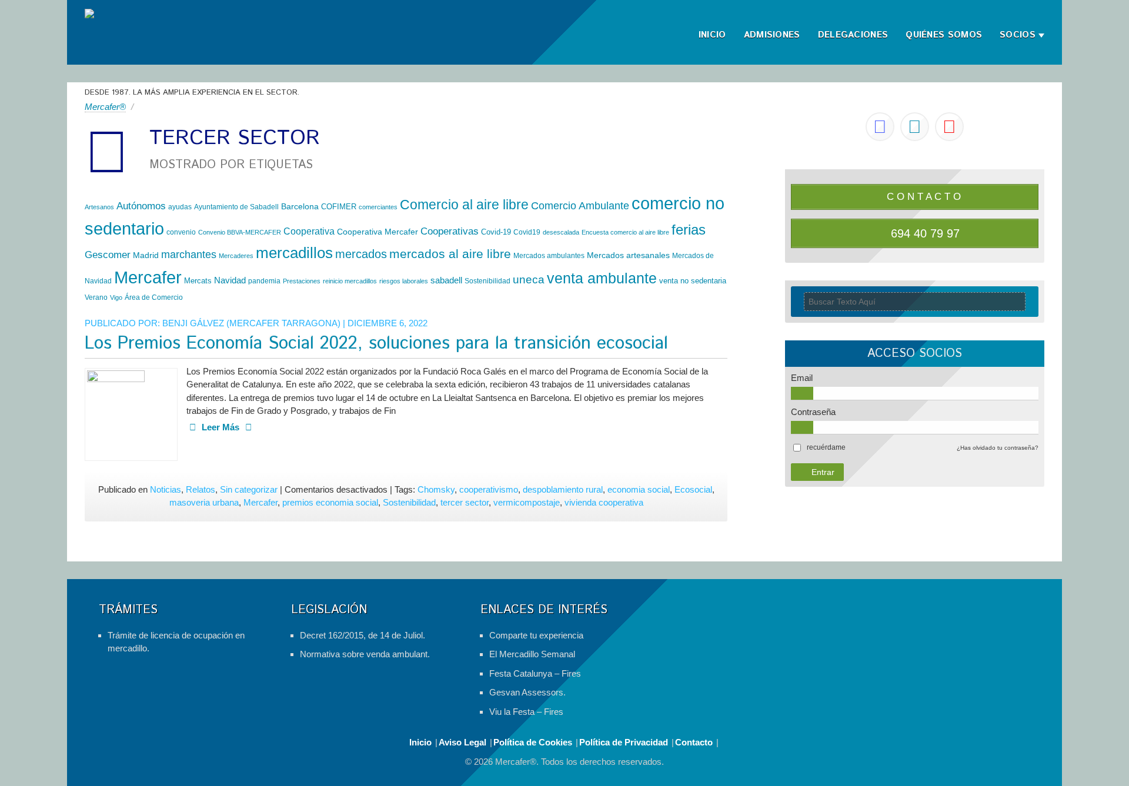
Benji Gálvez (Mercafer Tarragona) (251, 323)
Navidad (230, 280)
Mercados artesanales (628, 255)
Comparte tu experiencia (536, 635)
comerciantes (378, 206)
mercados (361, 253)
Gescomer (108, 254)
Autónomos (141, 206)
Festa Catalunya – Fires (535, 673)
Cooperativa (309, 231)
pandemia (264, 281)
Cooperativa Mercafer (377, 231)
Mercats (198, 280)
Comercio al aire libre (464, 204)
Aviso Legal (462, 742)
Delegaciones (853, 35)
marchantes (188, 254)
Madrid (146, 255)
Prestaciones (301, 281)
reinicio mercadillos (350, 281)
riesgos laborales (403, 281)
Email (802, 378)
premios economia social (330, 502)
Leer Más (220, 427)
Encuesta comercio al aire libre (625, 232)
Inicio (712, 35)
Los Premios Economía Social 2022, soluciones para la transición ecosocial (376, 343)
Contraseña (813, 412)
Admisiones (772, 35)
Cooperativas (449, 231)
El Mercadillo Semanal (532, 654)
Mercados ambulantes (548, 256)
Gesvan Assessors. (527, 692)
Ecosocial (693, 489)
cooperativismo (488, 489)
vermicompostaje (526, 502)
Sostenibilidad (487, 281)
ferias (689, 230)
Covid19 (526, 232)
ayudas (180, 207)
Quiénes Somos (944, 35)
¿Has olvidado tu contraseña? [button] (997, 447)
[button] (826, 447)
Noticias (165, 489)
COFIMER (338, 206)
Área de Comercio (154, 297)
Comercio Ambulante (580, 205)
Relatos (200, 489)
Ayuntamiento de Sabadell (236, 207)
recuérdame (826, 447)
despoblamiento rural (563, 489)
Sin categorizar (249, 489)
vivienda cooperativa (603, 502)
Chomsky (436, 489)
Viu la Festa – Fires (526, 712)
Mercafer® (105, 107)
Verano (96, 297)
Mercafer (148, 277)
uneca (529, 279)
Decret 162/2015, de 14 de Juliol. (362, 635)
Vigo (116, 297)
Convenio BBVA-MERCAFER (239, 232)
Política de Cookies (532, 742)
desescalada (561, 232)
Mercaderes (236, 255)
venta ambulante (602, 278)
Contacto (694, 742)
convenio (181, 232)
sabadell (446, 280)
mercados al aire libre (450, 253)
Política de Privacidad (623, 742)
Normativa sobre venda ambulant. (365, 654)
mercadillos (294, 253)
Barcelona (300, 206)
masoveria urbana (204, 502)
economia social (638, 489)
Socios (1018, 35)
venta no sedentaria (692, 280)
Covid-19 (496, 232)
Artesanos (99, 206)
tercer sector (464, 502)
